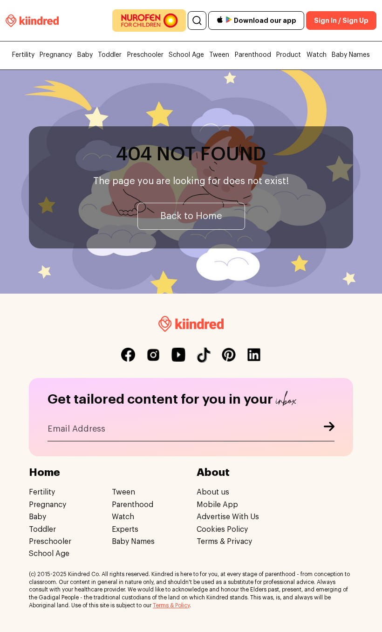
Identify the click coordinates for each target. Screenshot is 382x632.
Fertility (23, 55)
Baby (85, 55)
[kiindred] (32, 20)
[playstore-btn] (229, 20)
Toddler (110, 55)
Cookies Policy (222, 529)
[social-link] (128, 355)
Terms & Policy (171, 605)
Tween (219, 55)
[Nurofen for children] (149, 20)
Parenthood (253, 55)
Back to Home (191, 216)
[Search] (197, 20)
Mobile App (217, 504)
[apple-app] (220, 21)
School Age (186, 55)
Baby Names (351, 55)
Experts (125, 529)
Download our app (265, 20)
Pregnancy (56, 55)
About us (213, 492)
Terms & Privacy (224, 541)
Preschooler (145, 55)
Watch (317, 55)
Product (288, 55)
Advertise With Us (228, 517)
